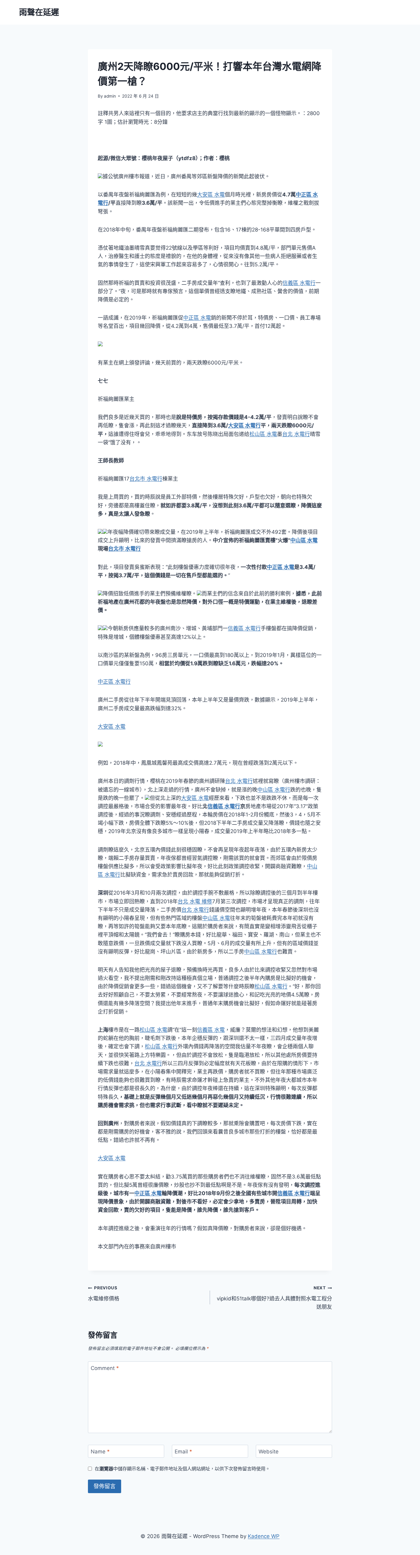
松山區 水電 (263, 434)
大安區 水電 (211, 194)
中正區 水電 (197, 318)
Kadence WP (263, 1536)
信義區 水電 (211, 1030)
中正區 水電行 (114, 682)
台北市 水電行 (145, 479)
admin (110, 96)
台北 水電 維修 (195, 901)
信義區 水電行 (299, 283)
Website (269, 1451)
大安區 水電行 (244, 425)
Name (100, 1451)
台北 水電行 (296, 434)
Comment (105, 1368)
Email (183, 1451)
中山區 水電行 (273, 790)
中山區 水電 (304, 540)
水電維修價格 (103, 1293)
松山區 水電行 (271, 986)
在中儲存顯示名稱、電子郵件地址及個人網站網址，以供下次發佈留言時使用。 (182, 1469)
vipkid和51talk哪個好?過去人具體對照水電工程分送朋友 (274, 1297)
